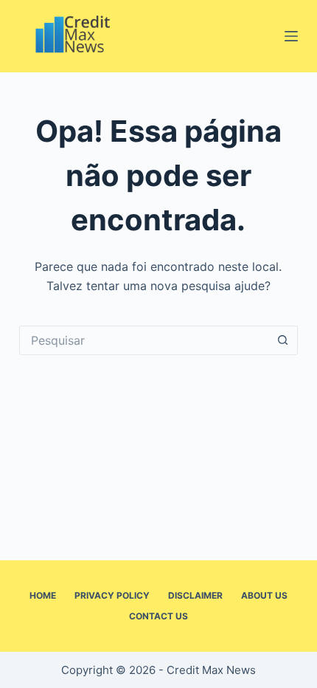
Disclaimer (195, 595)
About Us (264, 595)
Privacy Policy (112, 595)
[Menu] (291, 36)
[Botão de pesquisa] (283, 340)
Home (42, 595)
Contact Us (158, 616)
